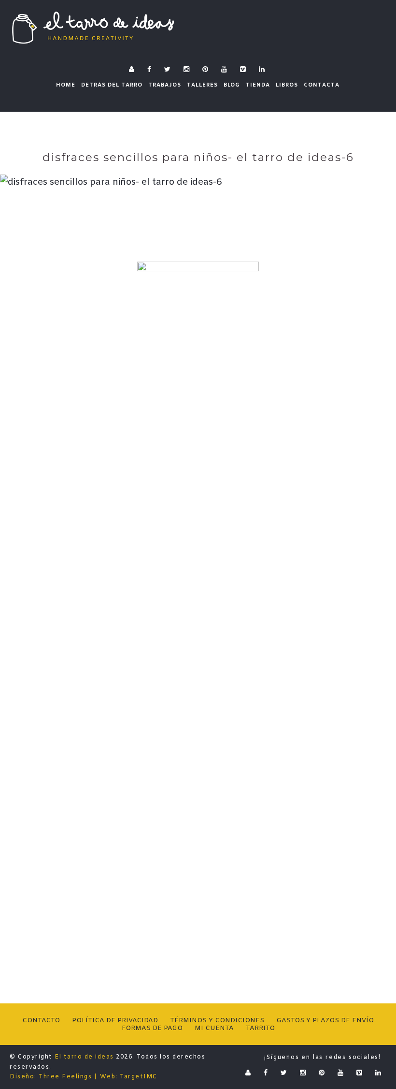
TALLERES (202, 85)
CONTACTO (41, 1020)
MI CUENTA (214, 1028)
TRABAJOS (164, 85)
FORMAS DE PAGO (152, 1028)
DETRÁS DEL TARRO (111, 85)
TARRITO (260, 1028)
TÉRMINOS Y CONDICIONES (217, 1020)
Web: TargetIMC (128, 1077)
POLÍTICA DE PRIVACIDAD (115, 1020)
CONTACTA (321, 85)
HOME (65, 85)
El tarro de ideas (84, 1057)
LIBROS (287, 85)
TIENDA (258, 85)
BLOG (232, 85)
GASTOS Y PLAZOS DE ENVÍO (325, 1020)
